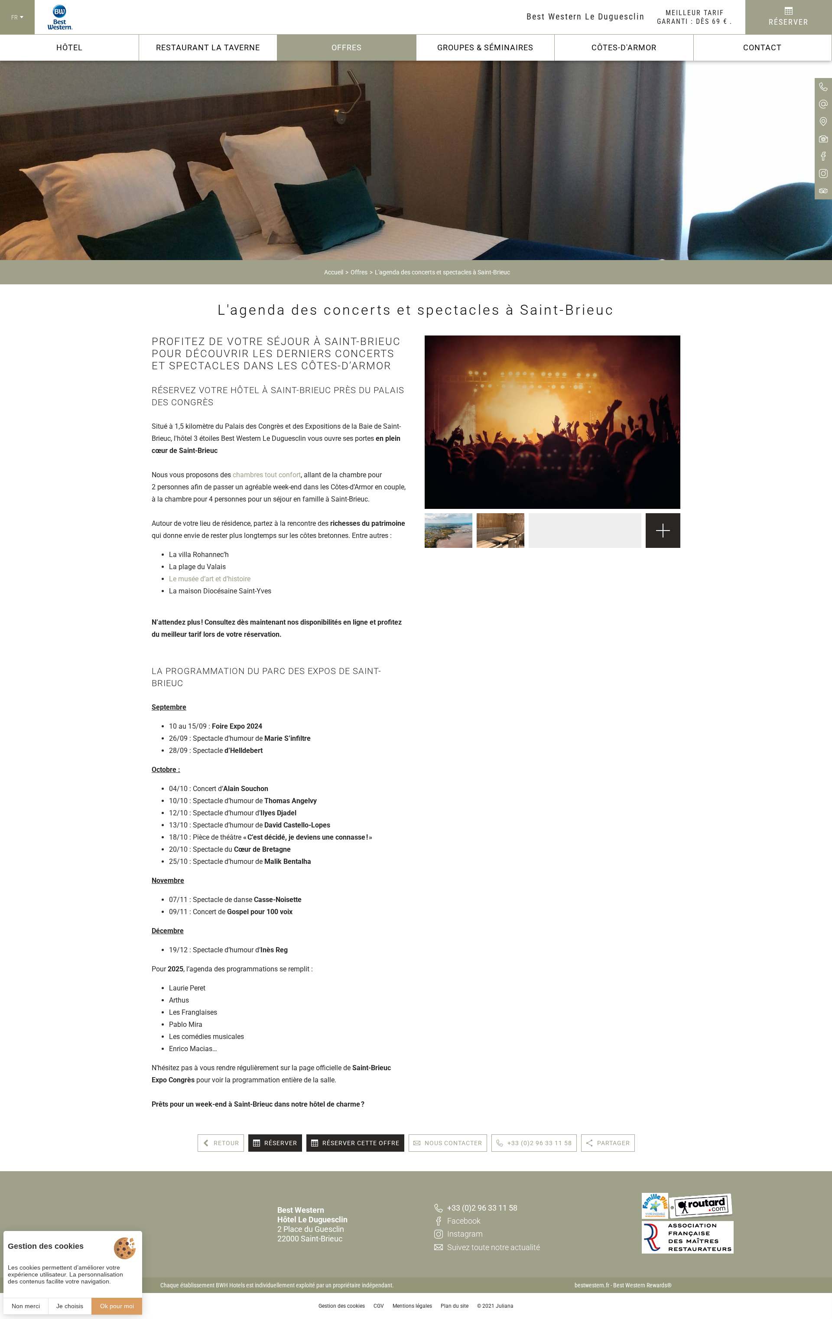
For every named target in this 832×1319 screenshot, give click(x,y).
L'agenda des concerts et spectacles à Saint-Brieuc (442, 272)
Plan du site (454, 1306)
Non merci (26, 1306)
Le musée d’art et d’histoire (210, 579)
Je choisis (69, 1306)
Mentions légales (412, 1306)
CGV (379, 1306)
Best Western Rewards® (642, 1285)
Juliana (505, 1306)
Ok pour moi (117, 1306)
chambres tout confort (267, 475)
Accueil (333, 272)
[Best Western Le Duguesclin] (54, 17)
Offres (359, 272)
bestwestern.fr (592, 1285)
